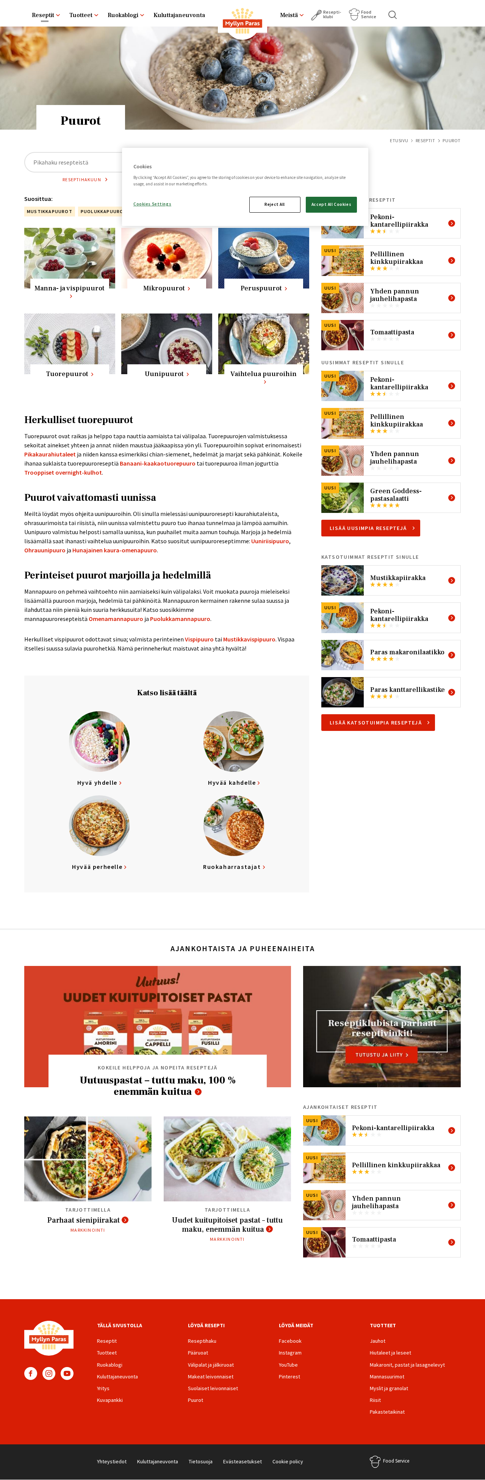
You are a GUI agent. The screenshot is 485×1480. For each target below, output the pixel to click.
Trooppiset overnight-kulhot (63, 472)
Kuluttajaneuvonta (179, 15)
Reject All (274, 204)
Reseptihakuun (82, 179)
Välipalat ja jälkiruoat (211, 1364)
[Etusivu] (242, 22)
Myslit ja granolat (389, 1388)
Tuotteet (80, 15)
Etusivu (399, 140)
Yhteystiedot (112, 1461)
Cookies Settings (152, 204)
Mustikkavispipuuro (249, 639)
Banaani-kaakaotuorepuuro (158, 463)
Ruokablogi (123, 15)
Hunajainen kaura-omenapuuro (114, 550)
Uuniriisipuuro (270, 541)
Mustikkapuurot (49, 211)
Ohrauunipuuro (45, 550)
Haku (393, 15)
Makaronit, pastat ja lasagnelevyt (407, 1364)
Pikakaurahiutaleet (50, 454)
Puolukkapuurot (104, 211)
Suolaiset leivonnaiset (213, 1388)
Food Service (368, 14)
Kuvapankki (110, 1400)
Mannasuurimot (387, 1376)
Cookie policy (287, 1461)
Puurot (195, 1400)
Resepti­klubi (332, 14)
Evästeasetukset (242, 1461)
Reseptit (43, 15)
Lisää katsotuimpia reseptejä (376, 722)
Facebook (30, 1373)
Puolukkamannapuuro (180, 618)
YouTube (67, 1373)
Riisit (375, 1400)
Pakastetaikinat (387, 1411)
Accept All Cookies (331, 204)
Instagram (48, 1373)
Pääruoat (198, 1352)
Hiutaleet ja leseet (390, 1352)
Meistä (289, 15)
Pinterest (289, 1376)
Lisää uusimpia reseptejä (368, 528)
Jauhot (377, 1340)
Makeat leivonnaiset (210, 1376)
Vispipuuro (199, 639)
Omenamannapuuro (116, 618)
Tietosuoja (201, 1461)
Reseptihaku (202, 1340)
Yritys (103, 1388)
